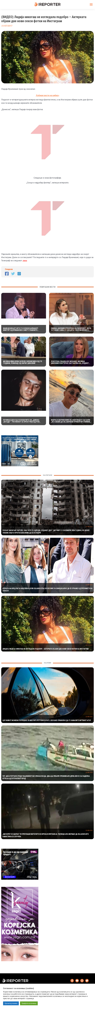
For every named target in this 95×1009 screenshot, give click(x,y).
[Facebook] (7, 274)
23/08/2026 (89, 716)
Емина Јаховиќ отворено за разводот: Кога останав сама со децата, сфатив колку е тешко (71, 329)
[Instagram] (19, 274)
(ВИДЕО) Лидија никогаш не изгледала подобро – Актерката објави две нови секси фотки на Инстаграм (45, 649)
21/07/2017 (89, 645)
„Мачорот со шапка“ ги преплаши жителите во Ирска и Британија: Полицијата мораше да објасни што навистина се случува (45, 835)
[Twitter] (13, 274)
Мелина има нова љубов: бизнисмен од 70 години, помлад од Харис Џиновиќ (22, 362)
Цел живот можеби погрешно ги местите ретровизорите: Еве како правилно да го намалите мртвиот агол (46, 720)
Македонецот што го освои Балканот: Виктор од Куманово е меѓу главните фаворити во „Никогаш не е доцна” (21, 329)
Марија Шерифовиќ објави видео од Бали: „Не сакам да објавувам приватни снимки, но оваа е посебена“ (70, 421)
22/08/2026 (89, 526)
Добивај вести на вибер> (47, 95)
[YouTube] (77, 980)
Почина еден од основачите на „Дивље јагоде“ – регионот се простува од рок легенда (21, 421)
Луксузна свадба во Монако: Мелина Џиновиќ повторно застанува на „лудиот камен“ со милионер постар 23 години (70, 362)
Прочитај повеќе (11, 1003)
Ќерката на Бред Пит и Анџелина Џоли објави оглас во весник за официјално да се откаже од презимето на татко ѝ (47, 589)
